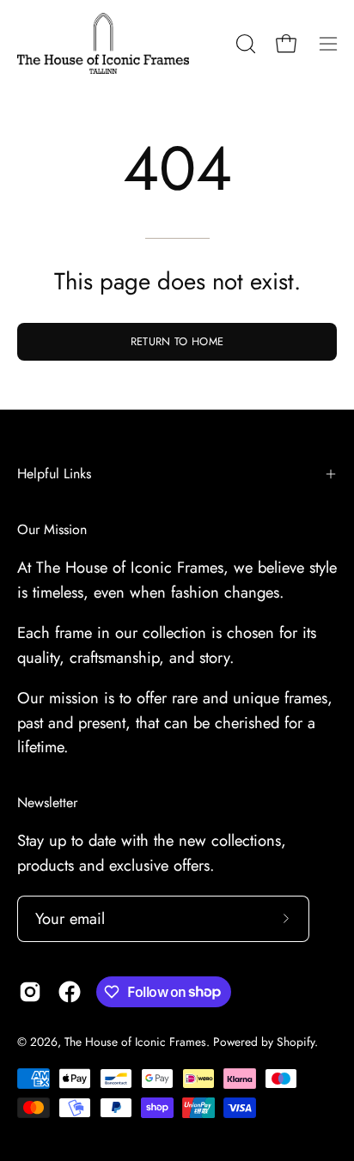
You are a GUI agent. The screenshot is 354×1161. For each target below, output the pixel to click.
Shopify (295, 1041)
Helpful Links (54, 473)
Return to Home (177, 341)
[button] (244, 44)
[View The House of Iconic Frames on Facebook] (69, 992)
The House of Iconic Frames (135, 1041)
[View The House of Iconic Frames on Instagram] (30, 992)
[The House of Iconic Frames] (103, 43)
